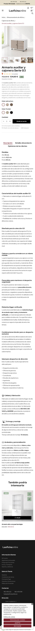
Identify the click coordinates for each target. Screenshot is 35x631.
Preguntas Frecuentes (8, 562)
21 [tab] (17, 533)
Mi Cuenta (5, 558)
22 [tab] (19, 533)
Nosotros (4, 575)
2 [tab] (5, 531)
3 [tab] (7, 531)
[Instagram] (3, 550)
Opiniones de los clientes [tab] (17, 146)
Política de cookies (9, 617)
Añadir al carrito (22, 121)
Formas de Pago (6, 579)
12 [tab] (23, 531)
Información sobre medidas (12, 126)
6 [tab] (12, 531)
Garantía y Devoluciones (8, 581)
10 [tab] (19, 531)
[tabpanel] (17, 509)
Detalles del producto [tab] (23, 143)
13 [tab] (25, 531)
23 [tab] (21, 533)
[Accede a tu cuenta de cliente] (28, 7)
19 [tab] (14, 533)
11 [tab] (21, 531)
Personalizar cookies (17, 620)
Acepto (17, 623)
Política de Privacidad (7, 583)
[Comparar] (29, 499)
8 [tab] (16, 531)
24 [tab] (23, 533)
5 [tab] (10, 531)
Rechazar (17, 626)
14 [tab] (26, 531)
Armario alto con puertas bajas (12, 524)
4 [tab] (8, 531)
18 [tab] (12, 533)
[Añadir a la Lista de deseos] (29, 494)
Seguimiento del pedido (8, 560)
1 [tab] (3, 531)
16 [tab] (30, 531)
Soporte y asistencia (7, 567)
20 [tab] (16, 533)
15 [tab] (28, 531)
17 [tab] (32, 531)
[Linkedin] (7, 550)
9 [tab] (17, 531)
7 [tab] (14, 531)
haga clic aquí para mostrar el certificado (20, 629)
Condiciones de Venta (8, 577)
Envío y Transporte (7, 564)
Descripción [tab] (7, 143)
